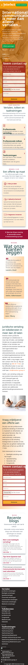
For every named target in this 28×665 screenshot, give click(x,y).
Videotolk (5, 622)
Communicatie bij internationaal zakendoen (14, 570)
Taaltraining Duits (7, 631)
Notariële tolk (6, 613)
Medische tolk (6, 619)
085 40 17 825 (16, 364)
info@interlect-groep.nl (7, 0)
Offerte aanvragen (21, 5)
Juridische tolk (6, 615)
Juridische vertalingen (8, 591)
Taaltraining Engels (8, 629)
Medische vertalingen (8, 604)
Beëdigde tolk (6, 611)
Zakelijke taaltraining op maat (11, 637)
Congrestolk (10, 463)
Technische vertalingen (9, 602)
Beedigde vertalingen (8, 593)
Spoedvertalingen (7, 595)
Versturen (14, 99)
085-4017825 (19, 0)
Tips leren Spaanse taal (12, 557)
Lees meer (6, 552)
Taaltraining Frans (7, 633)
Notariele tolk (11, 461)
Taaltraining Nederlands (9, 635)
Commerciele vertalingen (9, 599)
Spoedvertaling (11, 459)
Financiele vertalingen (9, 597)
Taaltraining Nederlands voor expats (13, 639)
